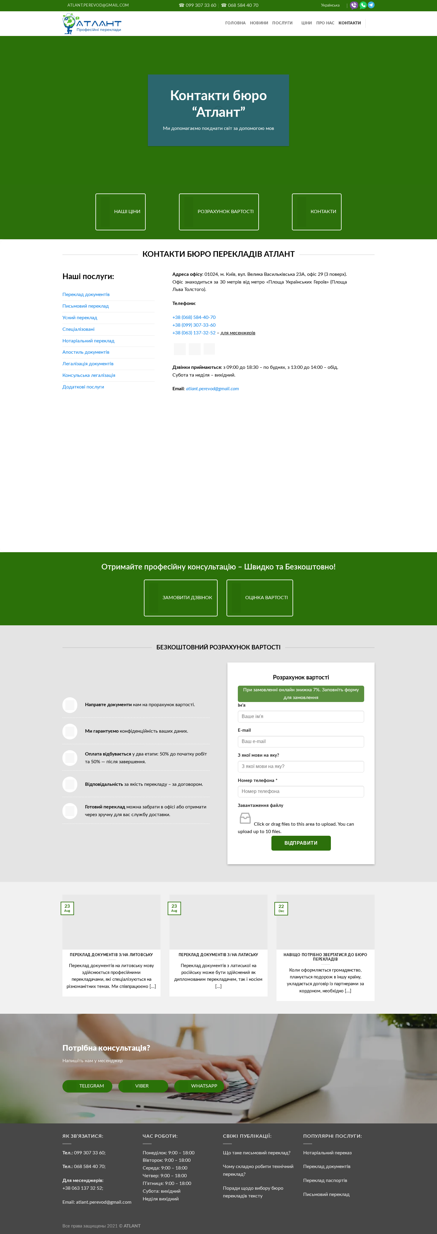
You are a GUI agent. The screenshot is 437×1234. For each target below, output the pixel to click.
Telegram (91, 1086)
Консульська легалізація (88, 375)
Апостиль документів (85, 352)
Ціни (306, 23)
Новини (259, 23)
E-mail (244, 730)
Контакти (350, 23)
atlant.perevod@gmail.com (212, 388)
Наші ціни (127, 211)
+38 (194, 317)
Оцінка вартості (266, 597)
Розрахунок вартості (226, 211)
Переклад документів (86, 294)
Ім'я (242, 705)
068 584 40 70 (89, 1166)
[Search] (372, 23)
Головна (235, 23)
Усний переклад (79, 317)
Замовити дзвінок (187, 597)
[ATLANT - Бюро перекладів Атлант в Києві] (92, 23)
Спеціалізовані (78, 329)
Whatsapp (204, 1086)
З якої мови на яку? (258, 755)
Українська (330, 5)
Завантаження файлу (260, 805)
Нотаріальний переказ (327, 1152)
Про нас (325, 23)
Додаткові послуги (83, 387)
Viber (142, 1086)
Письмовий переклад (85, 306)
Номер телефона (257, 780)
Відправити (301, 843)
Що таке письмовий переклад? (256, 1152)
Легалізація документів (88, 363)
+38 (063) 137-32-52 (194, 332)
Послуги (282, 23)
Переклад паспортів (325, 1180)
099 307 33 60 (89, 1152)
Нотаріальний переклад (88, 341)
